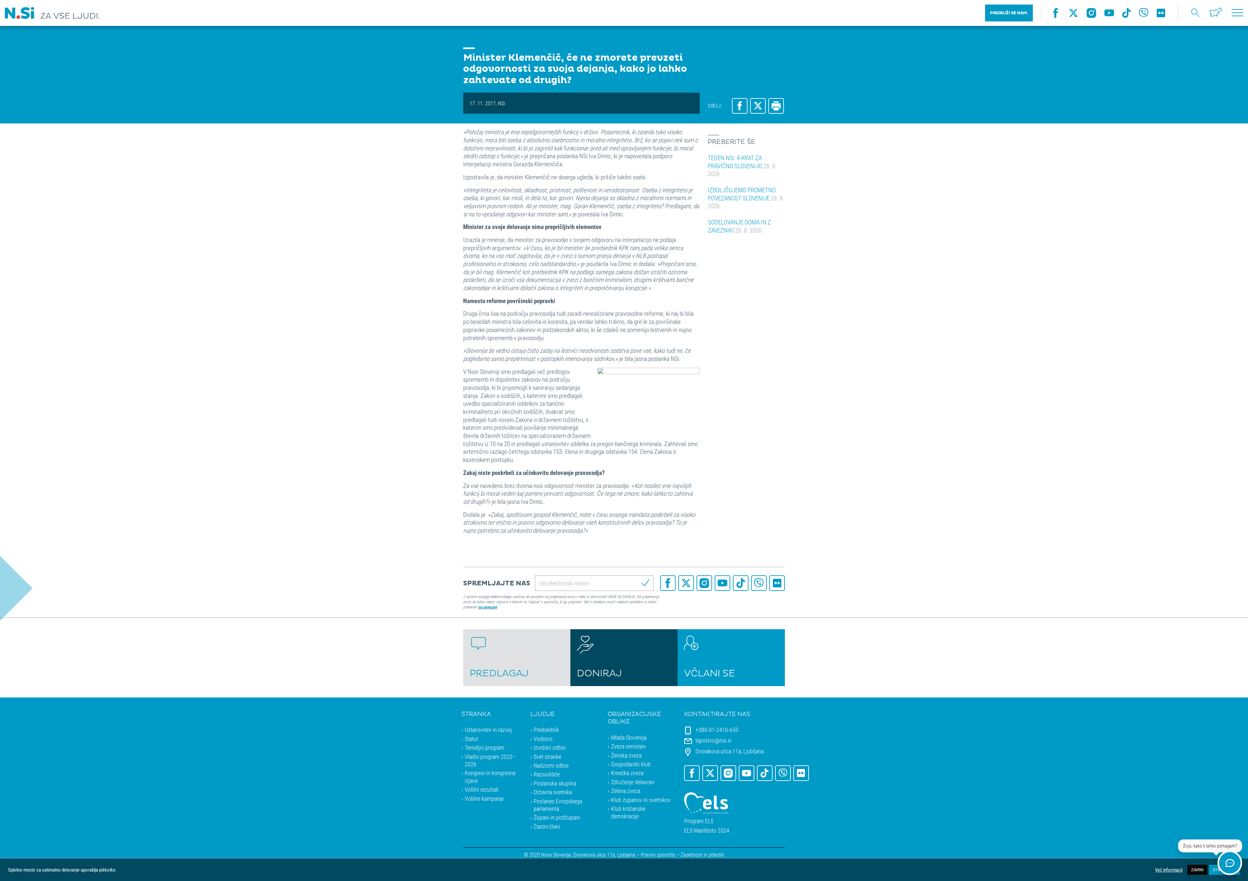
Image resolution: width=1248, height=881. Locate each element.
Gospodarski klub (631, 764)
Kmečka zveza (627, 773)
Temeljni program (484, 747)
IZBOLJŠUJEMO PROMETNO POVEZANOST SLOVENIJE (746, 198)
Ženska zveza (626, 755)
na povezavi (487, 606)
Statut (471, 739)
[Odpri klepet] (1229, 862)
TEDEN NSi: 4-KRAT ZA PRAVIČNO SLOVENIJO (742, 166)
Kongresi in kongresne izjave (490, 776)
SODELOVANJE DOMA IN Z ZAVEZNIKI (739, 226)
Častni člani (547, 826)
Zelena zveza (625, 791)
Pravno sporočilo (658, 854)
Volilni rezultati (482, 789)
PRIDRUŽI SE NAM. (1009, 13)
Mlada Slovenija (628, 737)
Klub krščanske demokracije (628, 812)
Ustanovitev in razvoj (488, 730)
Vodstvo (543, 739)
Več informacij (1168, 870)
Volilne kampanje (484, 798)
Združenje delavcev (633, 782)
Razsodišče (547, 774)
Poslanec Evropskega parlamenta (558, 804)
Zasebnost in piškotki (702, 854)
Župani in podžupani (557, 817)
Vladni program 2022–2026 (490, 760)
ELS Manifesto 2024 (706, 830)
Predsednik (546, 730)
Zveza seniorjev (628, 746)
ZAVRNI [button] (1197, 870)
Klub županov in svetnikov (641, 800)
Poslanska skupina (555, 783)
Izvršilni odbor (550, 747)
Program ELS (698, 821)
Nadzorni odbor (551, 765)
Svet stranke (547, 756)
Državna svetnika (553, 792)
